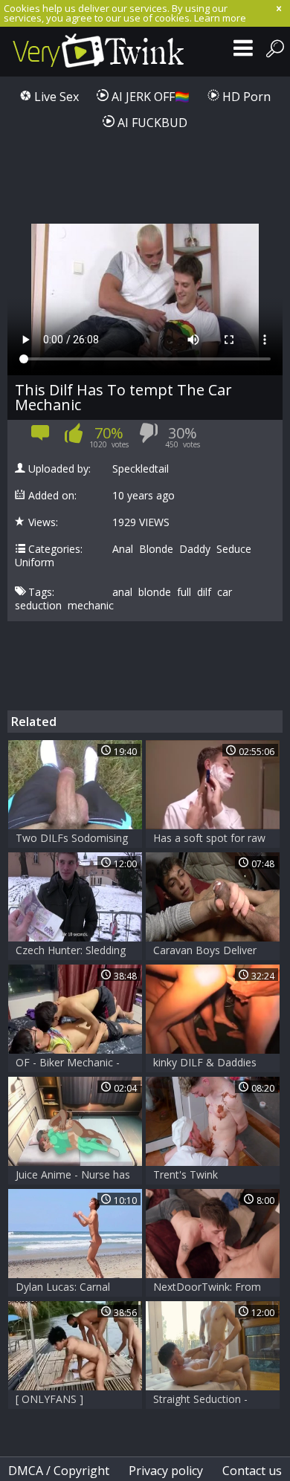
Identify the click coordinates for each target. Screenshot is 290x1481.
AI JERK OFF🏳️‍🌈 (149, 96)
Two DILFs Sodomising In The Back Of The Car (72, 839)
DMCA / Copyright (58, 1471)
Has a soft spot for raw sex (209, 839)
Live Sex (55, 96)
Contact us (252, 1471)
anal (122, 592)
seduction (38, 605)
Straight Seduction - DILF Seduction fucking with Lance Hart (208, 1400)
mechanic (91, 605)
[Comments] (40, 437)
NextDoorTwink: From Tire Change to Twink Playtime (207, 1288)
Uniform (34, 562)
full (184, 592)
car (224, 592)
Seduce (233, 549)
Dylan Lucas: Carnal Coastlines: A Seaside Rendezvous (66, 1288)
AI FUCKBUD (151, 122)
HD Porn (245, 96)
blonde (154, 592)
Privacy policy (166, 1471)
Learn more (220, 18)
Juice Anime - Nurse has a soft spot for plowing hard (73, 1176)
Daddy (194, 549)
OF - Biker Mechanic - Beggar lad (68, 1063)
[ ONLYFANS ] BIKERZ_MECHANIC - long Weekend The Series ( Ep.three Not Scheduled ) (66, 1400)
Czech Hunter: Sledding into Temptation (71, 951)
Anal (122, 549)
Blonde (156, 549)
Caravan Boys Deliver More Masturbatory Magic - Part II (205, 951)
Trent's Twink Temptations (185, 1176)
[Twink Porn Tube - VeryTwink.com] (98, 52)
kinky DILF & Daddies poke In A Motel (205, 1063)
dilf (204, 592)
